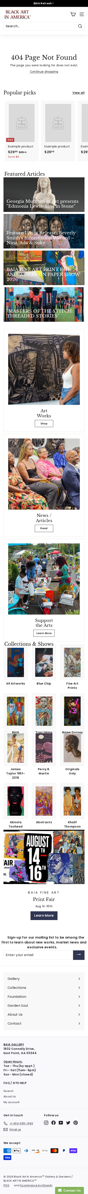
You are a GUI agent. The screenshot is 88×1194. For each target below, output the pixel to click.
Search (8, 1091)
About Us (9, 1096)
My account (11, 1102)
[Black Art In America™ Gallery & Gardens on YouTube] (61, 1123)
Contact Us (71, 1190)
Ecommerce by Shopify (36, 1185)
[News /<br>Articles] (44, 474)
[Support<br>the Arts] (44, 579)
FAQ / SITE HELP (15, 1083)
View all (78, 93)
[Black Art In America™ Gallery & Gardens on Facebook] (53, 1123)
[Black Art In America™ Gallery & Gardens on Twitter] (68, 1123)
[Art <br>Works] (44, 369)
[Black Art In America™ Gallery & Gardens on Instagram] (46, 1123)
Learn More (44, 633)
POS (6, 1185)
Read (43, 528)
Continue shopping (44, 72)
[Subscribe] (79, 955)
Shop (44, 423)
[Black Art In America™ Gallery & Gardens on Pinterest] (75, 1123)
